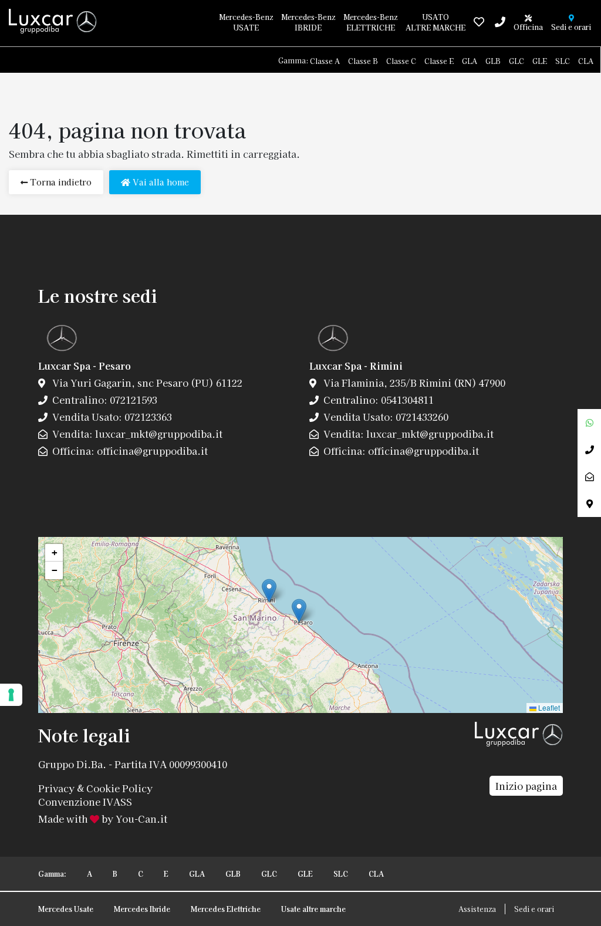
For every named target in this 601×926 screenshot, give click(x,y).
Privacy (56, 787)
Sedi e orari (534, 909)
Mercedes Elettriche (226, 909)
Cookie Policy (119, 787)
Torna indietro (60, 182)
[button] (299, 611)
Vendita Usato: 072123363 (111, 417)
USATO (435, 22)
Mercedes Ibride (142, 909)
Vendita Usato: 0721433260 (384, 417)
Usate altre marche (313, 909)
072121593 (132, 400)
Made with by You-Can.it (102, 819)
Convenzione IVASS (85, 802)
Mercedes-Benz (246, 22)
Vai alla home (159, 182)
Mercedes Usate (65, 909)
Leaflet (548, 707)
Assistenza (477, 909)
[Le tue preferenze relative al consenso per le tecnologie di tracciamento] (11, 695)
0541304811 (406, 400)
